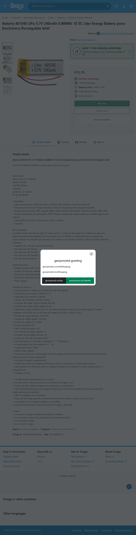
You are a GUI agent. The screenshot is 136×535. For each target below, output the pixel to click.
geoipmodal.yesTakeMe (80, 280)
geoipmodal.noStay (54, 280)
